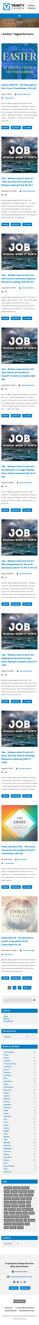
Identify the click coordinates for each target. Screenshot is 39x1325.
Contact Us (8, 1308)
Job (5, 195)
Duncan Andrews (24, 94)
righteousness (9, 1220)
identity (14, 1206)
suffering (31, 1220)
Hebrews (7, 1107)
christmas (25, 1188)
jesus (28, 1206)
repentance (14, 1216)
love (6, 1213)
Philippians (8, 1148)
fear (21, 1195)
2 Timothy (7, 1075)
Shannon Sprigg (29, 950)
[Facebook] (14, 1282)
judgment (12, 1209)
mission (18, 1213)
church (7, 1191)
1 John (6, 1055)
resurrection (24, 1216)
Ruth (5, 1163)
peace (25, 1213)
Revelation (8, 1157)
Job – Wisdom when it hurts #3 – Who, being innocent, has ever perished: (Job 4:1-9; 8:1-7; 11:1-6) (19, 564)
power (32, 1213)
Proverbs (7, 1151)
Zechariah (7, 1172)
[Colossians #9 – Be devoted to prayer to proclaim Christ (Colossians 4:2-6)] (19, 931)
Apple (6, 1016)
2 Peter (6, 1070)
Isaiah (6, 1110)
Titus (6, 1169)
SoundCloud (8, 1021)
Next (26, 988)
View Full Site (19, 1301)
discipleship (22, 1191)
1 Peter (6, 1058)
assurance (8, 1188)
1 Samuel (7, 1061)
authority (17, 1188)
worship (20, 1227)
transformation (18, 1224)
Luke (5, 1134)
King (18, 1209)
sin (25, 1220)
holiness (13, 1202)
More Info (13, 1288)
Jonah (6, 1125)
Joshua (6, 1128)
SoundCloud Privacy (26, 1311)
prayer (7, 1216)
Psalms (6, 1154)
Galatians (7, 1099)
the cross (8, 1224)
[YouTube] (18, 1282)
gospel (29, 1198)
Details (5, 127)
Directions (25, 1288)
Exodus (6, 1093)
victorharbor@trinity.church (21, 1277)
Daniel (6, 1084)
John (6, 1122)
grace (6, 1202)
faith (15, 1195)
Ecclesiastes (8, 1087)
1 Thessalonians (10, 1064)
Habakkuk (7, 1104)
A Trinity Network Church (25, 1308)
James (6, 1113)
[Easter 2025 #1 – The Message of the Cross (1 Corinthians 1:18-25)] (19, 78)
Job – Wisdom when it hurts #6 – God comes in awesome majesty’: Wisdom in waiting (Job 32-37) (18, 278)
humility (7, 1206)
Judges (6, 1131)
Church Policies (11, 1311)
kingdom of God (27, 1209)
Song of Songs (9, 1166)
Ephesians (7, 1090)
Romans (7, 1160)
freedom (7, 1198)
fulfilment (16, 1198)
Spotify (6, 1019)
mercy (12, 1213)
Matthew (7, 1143)
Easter (31, 1191)
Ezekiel (6, 1096)
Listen (28, 127)
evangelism (8, 1195)
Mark (5, 1140)
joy (6, 1209)
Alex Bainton (22, 859)
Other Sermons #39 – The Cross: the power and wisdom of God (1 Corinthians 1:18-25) (18, 850)
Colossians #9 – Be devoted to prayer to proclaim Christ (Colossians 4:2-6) (17, 941)
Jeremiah (7, 1116)
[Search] (34, 1000)
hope (28, 1202)
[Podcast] (21, 1282)
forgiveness (28, 1195)
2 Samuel (7, 1072)
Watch (17, 127)
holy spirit (21, 1202)
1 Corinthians (9, 98)
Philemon (7, 1145)
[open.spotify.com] (25, 1282)
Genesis (7, 1102)
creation (14, 1191)
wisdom (12, 1227)
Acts (5, 1078)
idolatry (22, 1206)
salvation (19, 1220)
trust (27, 1224)
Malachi (6, 1137)
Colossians (8, 954)
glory (22, 1198)
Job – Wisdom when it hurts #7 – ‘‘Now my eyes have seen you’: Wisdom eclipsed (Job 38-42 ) (18, 182)
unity (6, 1227)
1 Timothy (7, 1067)
